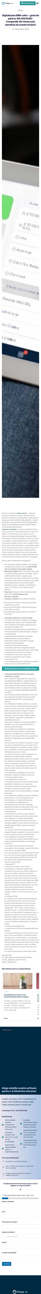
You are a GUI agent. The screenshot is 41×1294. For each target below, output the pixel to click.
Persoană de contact (10, 1222)
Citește (6, 1018)
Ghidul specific (22, 513)
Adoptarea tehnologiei (9, 529)
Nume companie (8, 1201)
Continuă (6, 1264)
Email (4, 1242)
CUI (4, 1212)
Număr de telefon (8, 1232)
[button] (37, 3)
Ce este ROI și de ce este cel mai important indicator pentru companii (16, 996)
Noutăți (20, 10)
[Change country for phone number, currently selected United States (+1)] (4, 1237)
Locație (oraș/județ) (9, 1252)
